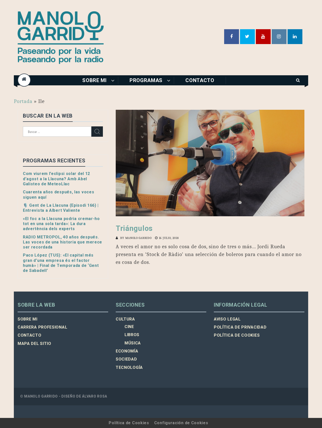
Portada (23, 101)
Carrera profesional (42, 327)
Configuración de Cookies (181, 422)
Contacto (199, 80)
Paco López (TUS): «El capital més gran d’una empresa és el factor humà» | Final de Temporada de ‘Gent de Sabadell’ (61, 263)
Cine (129, 326)
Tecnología (129, 367)
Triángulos (134, 228)
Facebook (231, 36)
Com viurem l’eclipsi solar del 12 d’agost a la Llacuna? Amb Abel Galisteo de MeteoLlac (56, 178)
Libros (132, 334)
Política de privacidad (240, 327)
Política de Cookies (129, 422)
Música (133, 343)
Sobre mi (94, 80)
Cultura (125, 319)
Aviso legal (227, 319)
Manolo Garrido (138, 238)
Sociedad (126, 359)
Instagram (279, 36)
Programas (146, 80)
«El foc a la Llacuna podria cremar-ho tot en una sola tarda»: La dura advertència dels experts (61, 223)
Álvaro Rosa (94, 396)
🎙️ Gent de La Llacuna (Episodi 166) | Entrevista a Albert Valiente (61, 208)
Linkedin (295, 36)
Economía (127, 351)
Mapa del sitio (34, 343)
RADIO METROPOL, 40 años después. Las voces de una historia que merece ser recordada (62, 242)
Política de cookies (237, 335)
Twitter (247, 36)
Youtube (263, 36)
